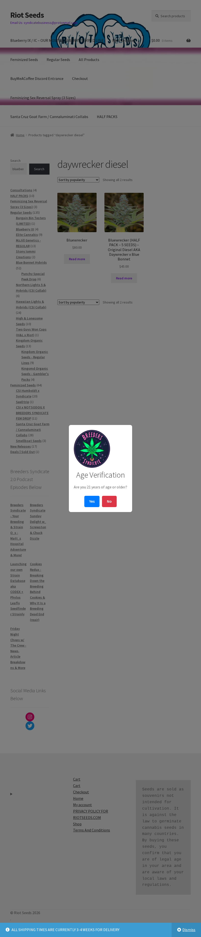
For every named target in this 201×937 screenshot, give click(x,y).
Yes (92, 501)
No (109, 501)
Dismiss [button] (188, 929)
